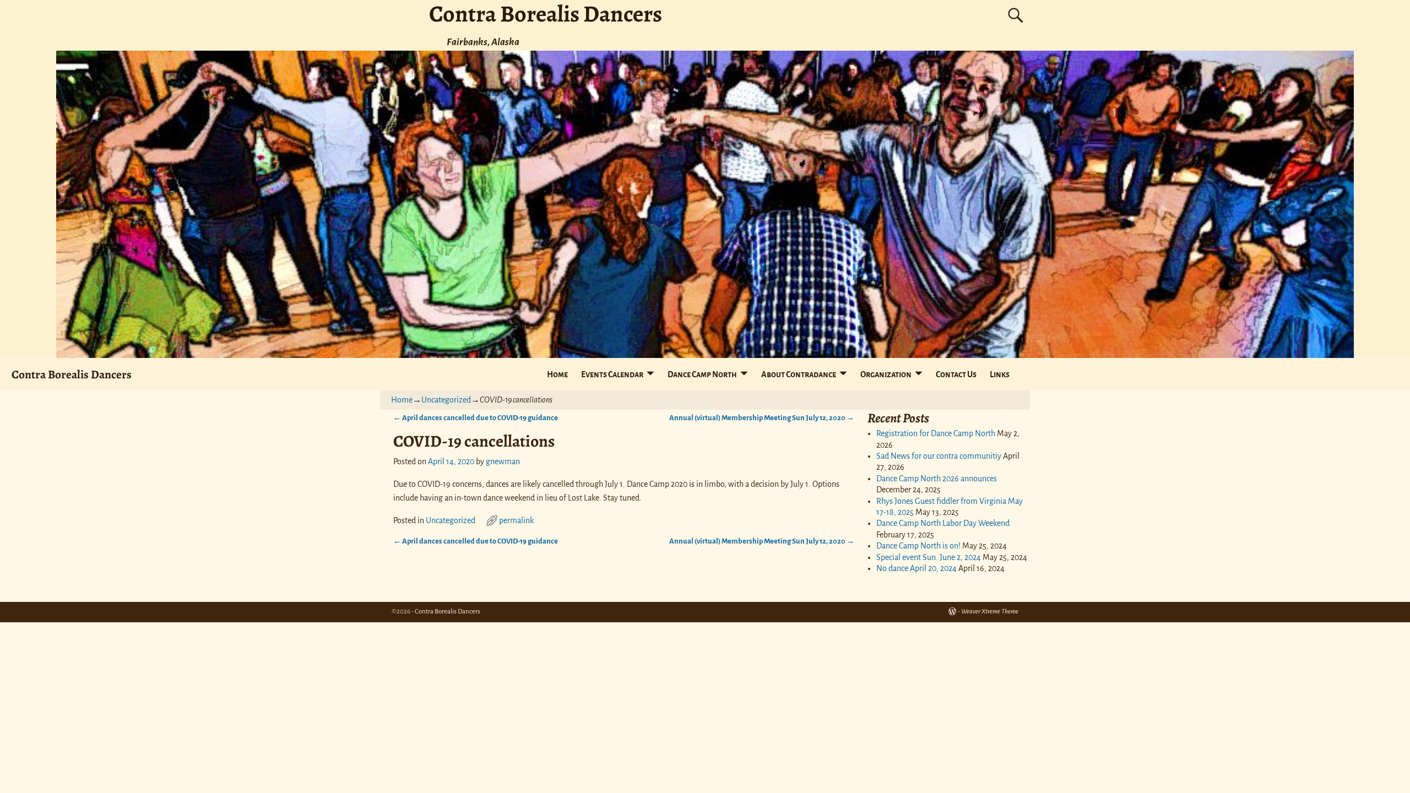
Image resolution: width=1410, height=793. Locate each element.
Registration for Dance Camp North (935, 433)
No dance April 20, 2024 (916, 568)
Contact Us (956, 374)
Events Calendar (612, 374)
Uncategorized (446, 399)
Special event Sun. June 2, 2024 (928, 557)
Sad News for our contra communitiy (938, 456)
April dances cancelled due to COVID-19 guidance (475, 418)
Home (557, 374)
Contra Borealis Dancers (72, 374)
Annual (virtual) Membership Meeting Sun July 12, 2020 (761, 418)
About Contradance (798, 374)
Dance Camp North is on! (918, 545)
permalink (516, 520)
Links (1000, 374)
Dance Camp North (702, 374)
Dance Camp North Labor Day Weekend (943, 523)
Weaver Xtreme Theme (989, 611)
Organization (886, 374)
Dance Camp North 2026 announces (936, 478)
